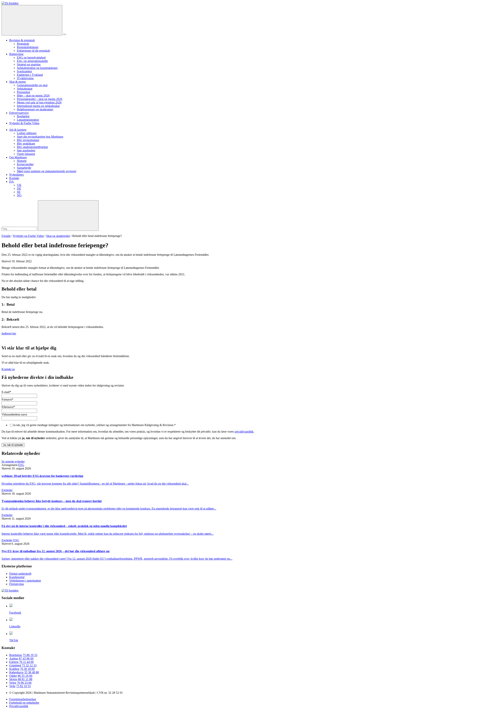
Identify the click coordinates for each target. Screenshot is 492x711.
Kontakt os (8, 369)
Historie (22, 160)
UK (19, 185)
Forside (6, 236)
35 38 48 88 (31, 672)
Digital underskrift (20, 573)
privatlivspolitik (244, 431)
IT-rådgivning (25, 78)
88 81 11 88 (25, 679)
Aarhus (13, 658)
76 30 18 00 (27, 668)
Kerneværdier (25, 164)
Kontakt (14, 178)
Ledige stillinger (27, 133)
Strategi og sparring (29, 64)
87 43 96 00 (26, 658)
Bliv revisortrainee (28, 140)
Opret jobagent (26, 154)
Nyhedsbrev (16, 174)
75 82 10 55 (23, 686)
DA (11, 181)
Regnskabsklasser (27, 47)
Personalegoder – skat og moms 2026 (39, 99)
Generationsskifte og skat (32, 85)
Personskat (23, 92)
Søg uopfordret (26, 150)
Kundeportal (16, 577)
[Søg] (32, 20)
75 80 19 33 (30, 655)
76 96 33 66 (24, 682)
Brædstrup (15, 655)
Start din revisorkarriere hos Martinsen (40, 136)
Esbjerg (13, 662)
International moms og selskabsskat (38, 106)
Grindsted (15, 665)
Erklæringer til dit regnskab (33, 50)
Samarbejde (24, 167)
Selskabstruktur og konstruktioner (37, 68)
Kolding (14, 668)
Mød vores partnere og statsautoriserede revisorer (46, 171)
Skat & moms (17, 81)
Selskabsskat (24, 88)
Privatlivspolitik (18, 706)
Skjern (13, 679)
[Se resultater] (68, 215)
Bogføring (23, 116)
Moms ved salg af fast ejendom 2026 (39, 102)
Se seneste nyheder (13, 461)
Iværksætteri (24, 71)
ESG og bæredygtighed (31, 57)
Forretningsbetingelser (22, 699)
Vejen (12, 682)
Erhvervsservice (19, 112)
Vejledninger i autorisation (25, 580)
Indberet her (9, 333)
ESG (21, 465)
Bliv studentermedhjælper (32, 147)
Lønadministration (28, 119)
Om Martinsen (18, 157)
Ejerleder (7, 490)
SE (19, 192)
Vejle (12, 686)
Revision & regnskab (22, 40)
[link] (10, 3)
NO (19, 195)
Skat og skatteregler (58, 236)
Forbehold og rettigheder (24, 702)
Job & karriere (18, 129)
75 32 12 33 (29, 665)
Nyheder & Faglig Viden (24, 123)
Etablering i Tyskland (30, 74)
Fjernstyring (16, 584)
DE (19, 188)
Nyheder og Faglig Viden (28, 236)
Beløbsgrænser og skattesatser (35, 109)
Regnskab (23, 43)
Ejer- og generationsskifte (32, 61)
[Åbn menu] (64, 34)
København (16, 672)
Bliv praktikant (26, 143)
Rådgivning (16, 54)
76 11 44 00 (26, 662)
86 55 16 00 (25, 675)
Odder (13, 675)
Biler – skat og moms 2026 (33, 95)
